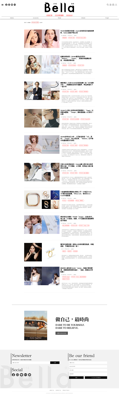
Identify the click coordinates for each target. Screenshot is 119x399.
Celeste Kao (64, 35)
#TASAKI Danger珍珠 (85, 119)
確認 (76, 377)
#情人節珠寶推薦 (66, 225)
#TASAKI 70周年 (73, 91)
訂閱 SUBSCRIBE (61, 333)
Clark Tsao (64, 63)
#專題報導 (65, 37)
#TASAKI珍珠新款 (72, 65)
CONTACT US (58, 390)
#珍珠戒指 (75, 251)
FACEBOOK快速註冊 (96, 377)
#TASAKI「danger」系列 (84, 225)
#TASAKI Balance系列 (81, 37)
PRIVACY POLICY (66, 390)
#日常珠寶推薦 (71, 200)
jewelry (75, 35)
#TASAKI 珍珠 (71, 37)
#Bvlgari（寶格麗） (80, 200)
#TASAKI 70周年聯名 (83, 91)
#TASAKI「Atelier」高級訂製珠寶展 (79, 276)
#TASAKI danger (66, 276)
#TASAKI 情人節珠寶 (74, 119)
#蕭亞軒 (64, 251)
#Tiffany (64, 200)
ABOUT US (52, 390)
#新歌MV (69, 251)
